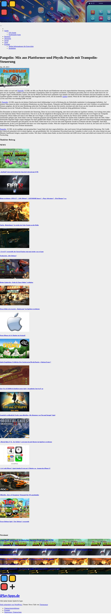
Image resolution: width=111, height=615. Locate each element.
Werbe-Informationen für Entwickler (21, 46)
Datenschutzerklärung (11, 608)
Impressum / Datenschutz (13, 612)
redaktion (15, 545)
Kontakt (7, 44)
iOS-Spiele (12, 33)
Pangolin (21, 91)
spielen (65, 96)
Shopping (7, 38)
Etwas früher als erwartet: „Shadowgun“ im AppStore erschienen (20, 309)
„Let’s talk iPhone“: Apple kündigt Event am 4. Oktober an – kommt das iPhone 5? (25, 468)
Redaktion (12, 48)
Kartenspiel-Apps (15, 35)
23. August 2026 (6, 564)
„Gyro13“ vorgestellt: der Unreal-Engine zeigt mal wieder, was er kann (21, 251)
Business (7, 37)
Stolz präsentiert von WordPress (11, 605)
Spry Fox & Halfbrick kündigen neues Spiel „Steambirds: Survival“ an (21, 388)
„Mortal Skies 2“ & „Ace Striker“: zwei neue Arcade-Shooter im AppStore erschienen (26, 442)
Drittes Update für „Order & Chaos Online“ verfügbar (16, 282)
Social (6, 40)
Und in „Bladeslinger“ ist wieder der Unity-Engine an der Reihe (19, 225)
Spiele (6, 31)
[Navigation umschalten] (1, 25)
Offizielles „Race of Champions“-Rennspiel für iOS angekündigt (19, 495)
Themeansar (44, 605)
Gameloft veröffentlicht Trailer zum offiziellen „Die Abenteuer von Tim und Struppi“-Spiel (27, 415)
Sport (6, 42)
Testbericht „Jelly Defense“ (8, 256)
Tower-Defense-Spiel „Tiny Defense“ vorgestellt (14, 521)
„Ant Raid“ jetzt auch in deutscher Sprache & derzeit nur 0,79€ (19, 172)
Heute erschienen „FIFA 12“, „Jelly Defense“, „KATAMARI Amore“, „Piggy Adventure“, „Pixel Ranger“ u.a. (33, 198)
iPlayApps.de (4, 18)
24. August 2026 (6, 545)
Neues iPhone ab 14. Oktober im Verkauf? (12, 335)
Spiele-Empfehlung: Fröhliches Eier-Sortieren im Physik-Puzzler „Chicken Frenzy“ (25, 362)
